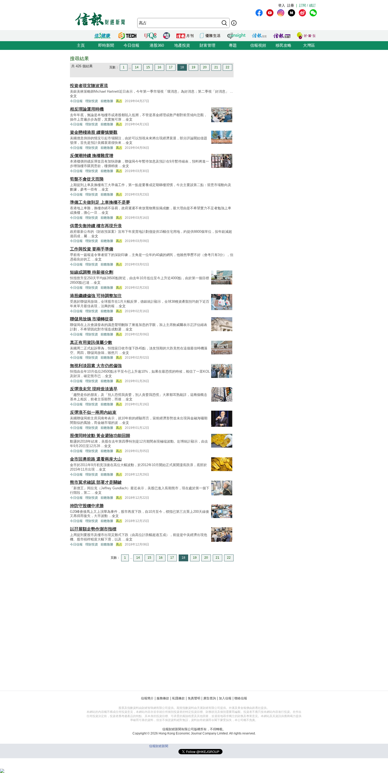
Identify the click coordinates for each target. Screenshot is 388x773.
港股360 (157, 45)
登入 (281, 5)
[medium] (291, 12)
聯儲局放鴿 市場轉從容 (91, 319)
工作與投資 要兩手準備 (91, 249)
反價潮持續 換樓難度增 (91, 155)
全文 (73, 96)
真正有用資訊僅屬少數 (91, 342)
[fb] (259, 12)
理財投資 (91, 101)
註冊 (290, 5)
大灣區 (309, 45)
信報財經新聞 (158, 746)
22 (227, 67)
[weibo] (302, 12)
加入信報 (225, 698)
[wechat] (313, 12)
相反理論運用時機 (87, 109)
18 (182, 67)
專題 (233, 45)
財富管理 (207, 45)
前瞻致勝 (107, 101)
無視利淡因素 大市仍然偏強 (96, 365)
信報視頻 (258, 45)
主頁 (81, 45)
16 (159, 67)
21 (216, 67)
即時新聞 (106, 45)
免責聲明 (194, 698)
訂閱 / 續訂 (307, 5)
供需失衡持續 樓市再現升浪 (96, 226)
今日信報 (131, 45)
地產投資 (182, 45)
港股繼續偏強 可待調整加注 (96, 295)
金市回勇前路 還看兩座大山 (96, 459)
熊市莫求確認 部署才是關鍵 (96, 482)
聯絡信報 (240, 698)
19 (193, 67)
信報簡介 (147, 698)
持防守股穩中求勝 (87, 506)
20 (205, 67)
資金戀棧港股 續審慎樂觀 (93, 132)
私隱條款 (178, 698)
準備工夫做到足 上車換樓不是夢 (100, 202)
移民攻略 (283, 45)
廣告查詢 (209, 698)
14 (137, 67)
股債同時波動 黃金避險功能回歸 (100, 435)
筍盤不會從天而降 (87, 179)
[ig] (280, 12)
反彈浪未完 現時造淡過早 (93, 389)
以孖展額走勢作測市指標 (93, 529)
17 (171, 67)
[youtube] (269, 12)
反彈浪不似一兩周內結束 (93, 412)
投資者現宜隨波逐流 (89, 85)
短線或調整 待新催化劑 (91, 272)
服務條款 (163, 698)
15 (148, 67)
